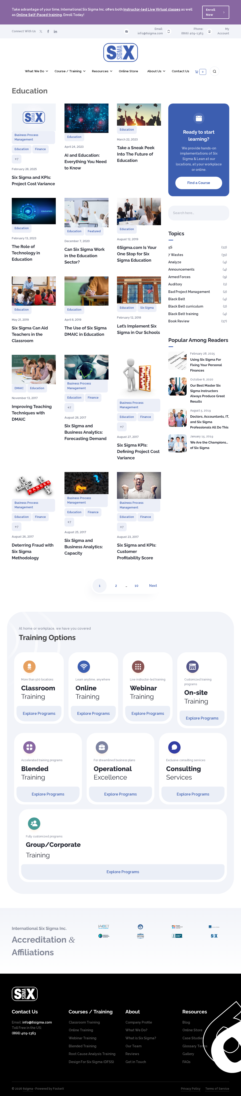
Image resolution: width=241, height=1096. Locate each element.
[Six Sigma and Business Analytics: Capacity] (86, 483)
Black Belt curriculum (185, 306)
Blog (186, 1022)
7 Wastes (175, 255)
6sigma (28, 1088)
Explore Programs (39, 713)
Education (22, 149)
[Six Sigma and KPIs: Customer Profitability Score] (139, 485)
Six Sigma (147, 307)
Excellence (113, 773)
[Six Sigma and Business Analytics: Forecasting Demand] (86, 367)
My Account (223, 31)
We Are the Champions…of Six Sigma (209, 445)
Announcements (181, 269)
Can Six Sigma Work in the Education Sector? (84, 256)
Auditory (175, 284)
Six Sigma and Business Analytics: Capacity (83, 547)
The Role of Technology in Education (26, 253)
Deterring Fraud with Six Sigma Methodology (32, 551)
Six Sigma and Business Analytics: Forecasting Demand (85, 432)
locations (183, 164)
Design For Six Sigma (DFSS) (91, 1062)
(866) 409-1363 (192, 33)
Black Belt (176, 299)
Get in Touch (135, 1062)
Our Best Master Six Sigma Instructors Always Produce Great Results (207, 394)
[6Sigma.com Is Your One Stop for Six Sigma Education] (139, 211)
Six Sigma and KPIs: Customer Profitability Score (136, 551)
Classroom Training (84, 1022)
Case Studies (193, 1038)
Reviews (132, 1054)
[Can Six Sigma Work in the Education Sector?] (86, 212)
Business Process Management (26, 137)
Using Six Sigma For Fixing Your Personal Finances (206, 365)
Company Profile (138, 1022)
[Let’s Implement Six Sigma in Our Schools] (139, 290)
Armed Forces (179, 277)
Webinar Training (82, 1038)
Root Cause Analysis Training (92, 1054)
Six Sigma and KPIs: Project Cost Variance (33, 180)
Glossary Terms (194, 1046)
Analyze (174, 262)
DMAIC (19, 388)
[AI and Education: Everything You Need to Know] (86, 118)
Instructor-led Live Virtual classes (151, 9)
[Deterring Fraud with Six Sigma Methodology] (34, 485)
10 (136, 586)
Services (183, 773)
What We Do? (136, 1030)
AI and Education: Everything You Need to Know (85, 162)
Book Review (178, 321)
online (200, 170)
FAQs (186, 1062)
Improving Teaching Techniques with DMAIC (32, 413)
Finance (40, 149)
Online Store (192, 1030)
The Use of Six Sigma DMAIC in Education (85, 331)
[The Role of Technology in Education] (34, 211)
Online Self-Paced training (39, 15)
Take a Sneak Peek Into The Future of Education (135, 154)
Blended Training (82, 1046)
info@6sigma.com (150, 33)
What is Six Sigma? (140, 1038)
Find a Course (198, 183)
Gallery (188, 1054)
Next (153, 586)
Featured (94, 231)
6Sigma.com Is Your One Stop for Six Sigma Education (136, 254)
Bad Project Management (189, 292)
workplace (213, 164)
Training (38, 692)
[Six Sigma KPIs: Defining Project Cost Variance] (139, 377)
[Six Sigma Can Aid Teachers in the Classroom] (34, 291)
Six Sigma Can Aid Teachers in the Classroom (30, 334)
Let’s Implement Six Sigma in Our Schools (138, 329)
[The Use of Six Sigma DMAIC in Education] (86, 291)
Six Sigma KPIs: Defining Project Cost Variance (138, 451)
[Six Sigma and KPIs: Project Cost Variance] (34, 117)
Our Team (133, 1046)
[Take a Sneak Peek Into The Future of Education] (139, 114)
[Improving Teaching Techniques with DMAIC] (34, 369)
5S (170, 247)
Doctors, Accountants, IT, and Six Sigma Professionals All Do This (209, 422)
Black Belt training (183, 314)
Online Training (81, 1030)
